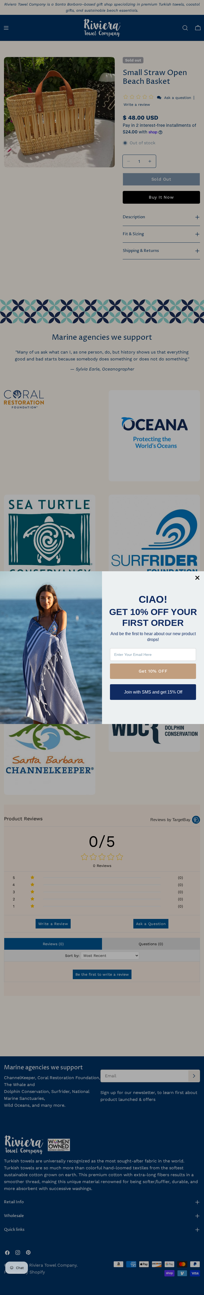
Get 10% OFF (153, 671)
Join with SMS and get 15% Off (153, 692)
